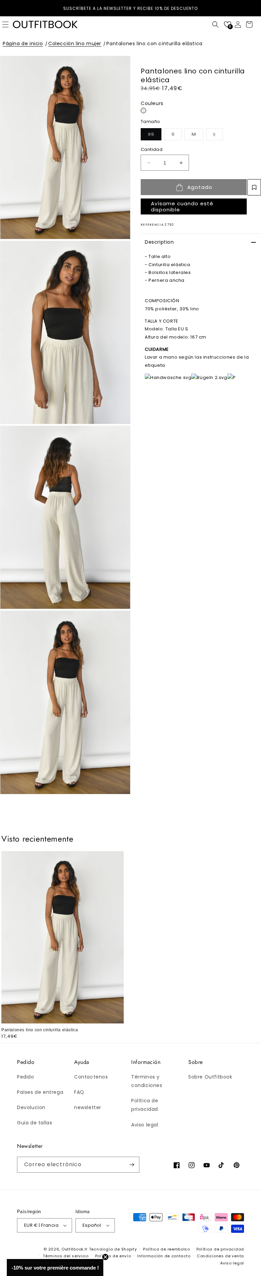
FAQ (79, 1092)
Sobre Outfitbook (210, 1076)
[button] (215, 24)
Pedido (25, 1076)
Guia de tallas (34, 1122)
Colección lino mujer (74, 43)
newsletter (87, 1107)
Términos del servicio (66, 1256)
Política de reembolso (166, 1249)
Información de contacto (163, 1256)
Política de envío (113, 1256)
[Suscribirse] (131, 1165)
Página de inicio (23, 43)
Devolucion (31, 1107)
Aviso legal (144, 1124)
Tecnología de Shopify (113, 1249)
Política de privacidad (144, 1105)
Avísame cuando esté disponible (182, 206)
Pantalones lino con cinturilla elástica (154, 43)
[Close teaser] (105, 1257)
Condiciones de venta (220, 1256)
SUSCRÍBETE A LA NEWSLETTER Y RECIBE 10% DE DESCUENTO (130, 8)
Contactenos (91, 1076)
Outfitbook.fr (75, 1249)
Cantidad (151, 149)
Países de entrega (40, 1092)
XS (154, 134)
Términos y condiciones (146, 1081)
